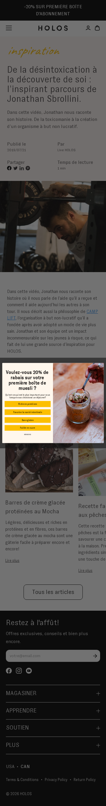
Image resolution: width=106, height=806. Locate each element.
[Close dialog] (101, 365)
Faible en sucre (27, 428)
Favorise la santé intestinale (27, 412)
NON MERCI (27, 434)
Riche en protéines (27, 404)
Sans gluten (28, 420)
